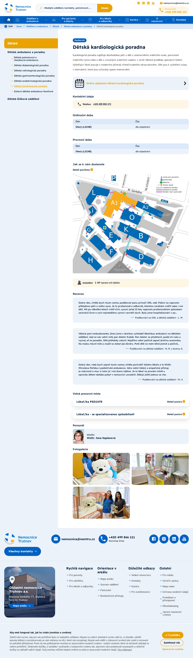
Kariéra (135, 586)
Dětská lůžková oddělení (23, 98)
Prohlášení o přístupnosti (169, 599)
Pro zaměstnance (140, 592)
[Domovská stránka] (20, 539)
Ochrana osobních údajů (175, 592)
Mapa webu (168, 586)
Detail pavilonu (81, 169)
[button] (31, 20)
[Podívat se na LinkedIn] (148, 3)
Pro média (167, 575)
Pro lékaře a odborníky (81, 586)
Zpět (10, 26)
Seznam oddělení (109, 584)
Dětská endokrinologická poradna (33, 81)
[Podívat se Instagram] (143, 3)
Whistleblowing (170, 606)
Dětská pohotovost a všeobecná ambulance (26, 58)
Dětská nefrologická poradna (30, 70)
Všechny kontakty (20, 551)
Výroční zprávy (170, 580)
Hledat (104, 8)
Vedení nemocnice (141, 575)
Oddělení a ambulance (37, 26)
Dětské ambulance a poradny (78, 26)
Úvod (19, 26)
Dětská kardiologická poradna (30, 86)
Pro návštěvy (76, 580)
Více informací (125, 650)
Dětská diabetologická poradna (31, 65)
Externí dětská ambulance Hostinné (33, 91)
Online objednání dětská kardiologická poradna (115, 83)
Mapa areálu (20, 605)
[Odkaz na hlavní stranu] (17, 8)
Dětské (56, 26)
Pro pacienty (76, 575)
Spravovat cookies (172, 649)
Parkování (105, 590)
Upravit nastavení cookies (172, 613)
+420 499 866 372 (102, 104)
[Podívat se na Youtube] (153, 3)
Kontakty (181, 19)
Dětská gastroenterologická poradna (34, 75)
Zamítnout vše (172, 642)
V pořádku (173, 635)
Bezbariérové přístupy (112, 596)
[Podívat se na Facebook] (138, 3)
